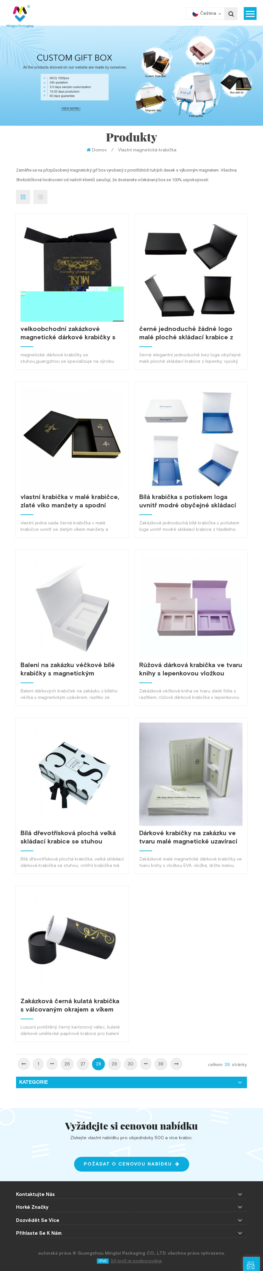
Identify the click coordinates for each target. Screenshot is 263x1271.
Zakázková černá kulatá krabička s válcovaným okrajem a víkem (70, 1005)
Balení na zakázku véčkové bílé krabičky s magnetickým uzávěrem (68, 669)
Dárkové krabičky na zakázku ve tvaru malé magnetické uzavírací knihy (188, 837)
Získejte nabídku (259, 1266)
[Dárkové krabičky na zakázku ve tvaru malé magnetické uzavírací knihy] (190, 774)
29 (114, 1064)
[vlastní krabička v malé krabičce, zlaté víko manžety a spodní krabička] (72, 438)
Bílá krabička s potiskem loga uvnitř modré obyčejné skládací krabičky (187, 501)
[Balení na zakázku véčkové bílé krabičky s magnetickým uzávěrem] (72, 606)
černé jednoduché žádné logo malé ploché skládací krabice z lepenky (186, 333)
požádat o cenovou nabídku (128, 1164)
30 (130, 1064)
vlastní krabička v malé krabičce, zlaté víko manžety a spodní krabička (70, 501)
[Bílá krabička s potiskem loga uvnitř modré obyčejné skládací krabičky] (190, 438)
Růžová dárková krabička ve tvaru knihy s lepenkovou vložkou (190, 669)
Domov (99, 150)
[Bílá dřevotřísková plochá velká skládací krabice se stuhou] (72, 774)
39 (161, 1064)
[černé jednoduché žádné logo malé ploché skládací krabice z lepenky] (190, 270)
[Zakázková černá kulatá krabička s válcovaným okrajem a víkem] (72, 942)
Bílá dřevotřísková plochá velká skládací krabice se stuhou (68, 837)
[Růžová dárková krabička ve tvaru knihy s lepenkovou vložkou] (190, 606)
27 (83, 1064)
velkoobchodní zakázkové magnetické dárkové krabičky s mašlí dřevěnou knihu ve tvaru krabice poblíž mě (68, 333)
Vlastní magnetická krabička (147, 150)
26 (67, 1064)
